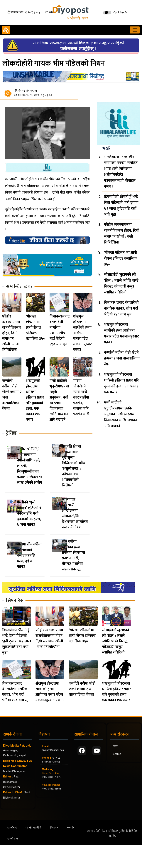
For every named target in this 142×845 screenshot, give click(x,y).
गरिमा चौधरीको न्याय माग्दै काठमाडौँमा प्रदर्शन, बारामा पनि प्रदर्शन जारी (81, 397)
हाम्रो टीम (12, 838)
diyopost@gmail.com (53, 750)
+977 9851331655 (51, 788)
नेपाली (115, 746)
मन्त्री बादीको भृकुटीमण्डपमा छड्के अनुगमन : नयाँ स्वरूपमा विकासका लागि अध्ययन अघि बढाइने (59, 400)
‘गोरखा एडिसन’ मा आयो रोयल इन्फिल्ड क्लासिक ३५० (35, 327)
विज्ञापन (54, 827)
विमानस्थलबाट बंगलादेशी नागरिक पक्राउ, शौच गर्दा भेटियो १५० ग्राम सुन (60, 330)
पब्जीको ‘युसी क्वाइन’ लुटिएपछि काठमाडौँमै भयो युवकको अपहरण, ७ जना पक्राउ (29, 513)
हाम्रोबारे (12, 827)
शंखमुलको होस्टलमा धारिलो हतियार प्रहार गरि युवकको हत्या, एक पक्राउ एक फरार (35, 400)
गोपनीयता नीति (33, 827)
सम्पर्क (70, 827)
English (117, 753)
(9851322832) (11, 787)
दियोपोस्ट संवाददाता (26, 90)
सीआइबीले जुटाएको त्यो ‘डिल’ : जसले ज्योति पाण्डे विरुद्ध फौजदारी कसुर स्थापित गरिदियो (121, 283)
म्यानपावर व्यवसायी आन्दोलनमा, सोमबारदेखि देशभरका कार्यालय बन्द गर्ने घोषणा (75, 513)
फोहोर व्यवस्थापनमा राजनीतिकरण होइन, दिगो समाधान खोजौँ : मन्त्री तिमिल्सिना (11, 333)
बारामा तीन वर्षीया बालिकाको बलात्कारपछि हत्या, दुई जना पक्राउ (29, 555)
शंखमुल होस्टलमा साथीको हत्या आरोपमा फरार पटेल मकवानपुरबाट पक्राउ (82, 333)
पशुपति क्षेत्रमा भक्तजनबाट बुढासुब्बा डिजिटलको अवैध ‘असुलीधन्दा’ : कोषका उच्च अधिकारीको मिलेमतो (73, 465)
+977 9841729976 (51, 777)
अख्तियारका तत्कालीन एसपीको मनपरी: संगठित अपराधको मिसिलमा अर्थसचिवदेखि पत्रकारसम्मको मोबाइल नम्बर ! (121, 172)
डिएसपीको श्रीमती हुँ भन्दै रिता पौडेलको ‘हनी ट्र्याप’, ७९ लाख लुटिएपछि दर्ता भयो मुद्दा (122, 206)
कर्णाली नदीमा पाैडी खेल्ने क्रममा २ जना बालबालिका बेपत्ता (11, 395)
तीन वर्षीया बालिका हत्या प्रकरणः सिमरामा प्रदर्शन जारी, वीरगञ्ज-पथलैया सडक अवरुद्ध (73, 555)
